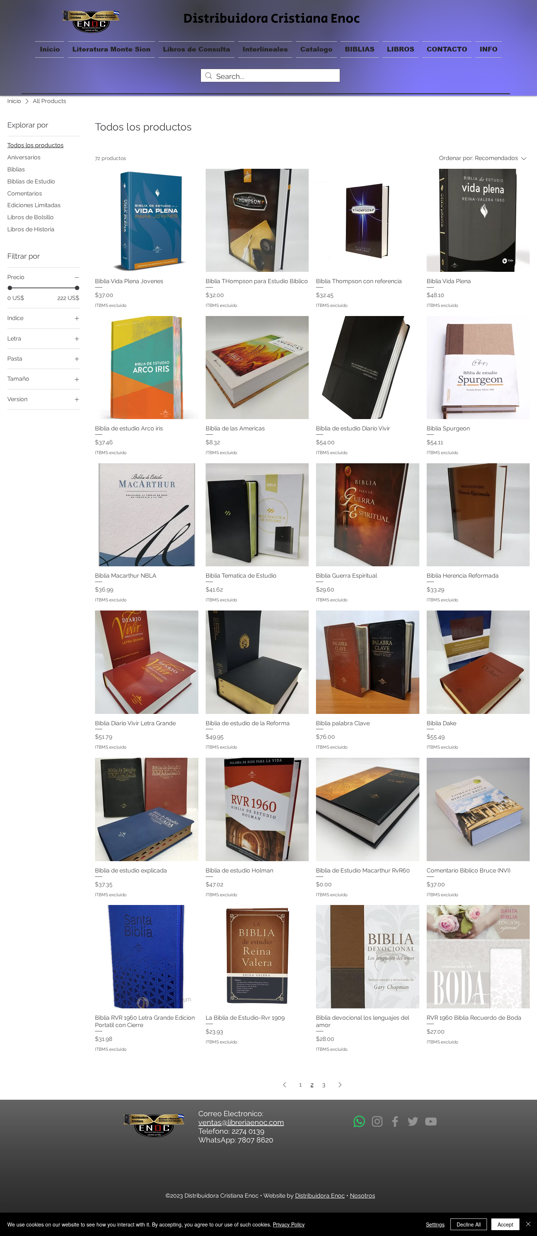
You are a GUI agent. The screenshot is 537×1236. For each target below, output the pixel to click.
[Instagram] (377, 1121)
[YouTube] (431, 1121)
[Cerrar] (528, 1224)
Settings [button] (435, 1224)
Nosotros (362, 1195)
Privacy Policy (289, 1224)
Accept (505, 1224)
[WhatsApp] (359, 1121)
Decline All (469, 1224)
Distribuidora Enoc (320, 1195)
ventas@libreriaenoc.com (241, 1122)
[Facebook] (395, 1121)
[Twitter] (413, 1121)
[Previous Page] (284, 1084)
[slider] (9, 288)
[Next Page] (340, 1084)
